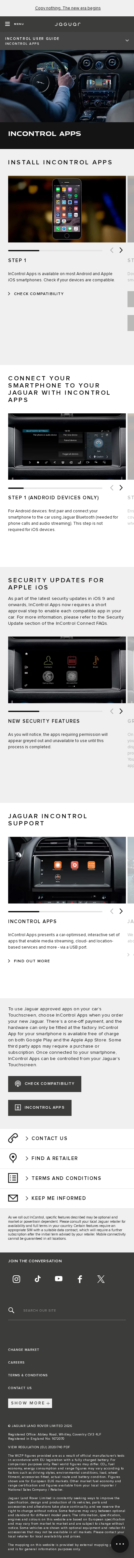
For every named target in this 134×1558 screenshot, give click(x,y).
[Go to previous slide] (111, 251)
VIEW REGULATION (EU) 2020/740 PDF (39, 1447)
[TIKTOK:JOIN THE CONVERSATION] (37, 1279)
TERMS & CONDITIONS (28, 1375)
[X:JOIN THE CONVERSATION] (101, 1279)
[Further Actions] (120, 1543)
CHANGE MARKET (23, 1350)
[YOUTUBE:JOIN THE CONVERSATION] (58, 1279)
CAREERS (16, 1363)
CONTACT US (20, 1388)
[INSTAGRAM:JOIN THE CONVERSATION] (16, 1279)
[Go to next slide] (121, 251)
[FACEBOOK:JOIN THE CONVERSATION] (80, 1279)
